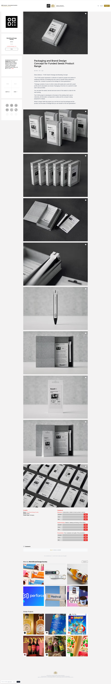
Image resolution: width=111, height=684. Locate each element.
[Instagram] (11, 105)
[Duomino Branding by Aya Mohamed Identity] (77, 596)
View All (84, 561)
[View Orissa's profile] (46, 654)
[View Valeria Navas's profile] (24, 654)
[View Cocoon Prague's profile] (68, 654)
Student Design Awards (69, 677)
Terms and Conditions (61, 676)
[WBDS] (7, 105)
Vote (86, 514)
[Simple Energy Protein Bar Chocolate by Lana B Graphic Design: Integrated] (33, 574)
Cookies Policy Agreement (51, 676)
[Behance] (7, 109)
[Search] (98, 6)
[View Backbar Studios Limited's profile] (24, 632)
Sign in (101, 5)
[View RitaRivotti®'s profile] (46, 632)
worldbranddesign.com (11, 46)
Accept (18, 681)
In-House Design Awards (50, 677)
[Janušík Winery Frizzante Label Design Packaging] (77, 574)
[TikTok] (16, 109)
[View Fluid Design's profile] (68, 632)
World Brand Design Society (32, 512)
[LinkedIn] (11, 109)
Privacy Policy (43, 676)
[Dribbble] (16, 105)
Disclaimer (68, 676)
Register (107, 5)
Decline (14, 681)
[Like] (85, 13)
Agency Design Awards (42, 677)
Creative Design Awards (60, 677)
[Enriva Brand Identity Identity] (55, 574)
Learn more (10, 681)
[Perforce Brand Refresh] (33, 596)
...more (12, 68)
